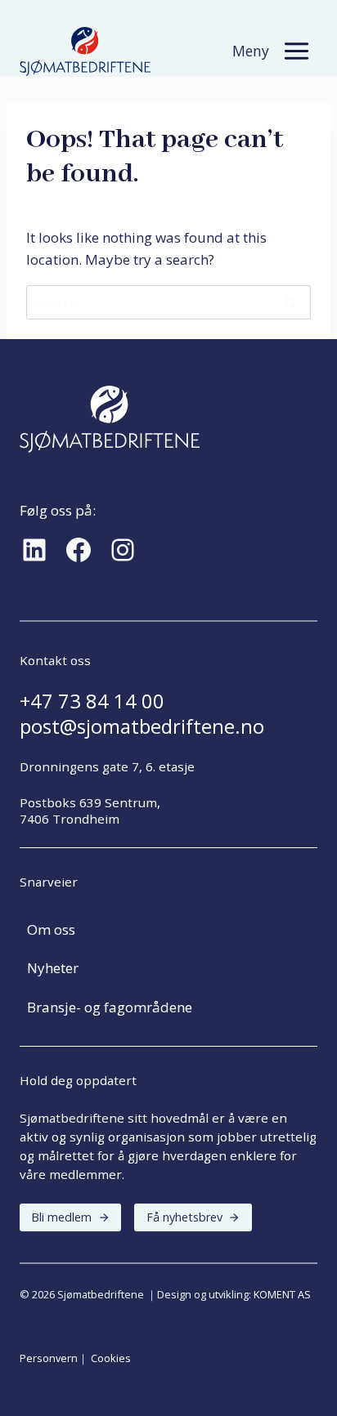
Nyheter (53, 967)
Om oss (51, 929)
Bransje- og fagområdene (109, 1007)
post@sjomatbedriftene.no (142, 726)
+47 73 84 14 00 (92, 701)
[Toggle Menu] (296, 51)
